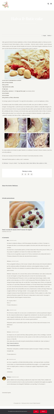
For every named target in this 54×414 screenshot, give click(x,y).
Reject (43, 411)
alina (8, 240)
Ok (36, 411)
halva (37, 163)
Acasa (24, 23)
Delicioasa (6, 163)
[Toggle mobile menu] (51, 3)
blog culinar (23, 163)
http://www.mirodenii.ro (13, 343)
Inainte (49, 36)
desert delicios (33, 163)
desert (26, 23)
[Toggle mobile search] (48, 3)
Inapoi (44, 36)
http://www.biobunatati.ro (13, 345)
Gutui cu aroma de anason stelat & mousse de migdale (27, 214)
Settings (29, 411)
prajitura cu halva (43, 163)
